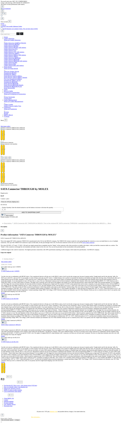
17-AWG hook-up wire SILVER (9, 298)
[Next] (4, 135)
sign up (4, 25)
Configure (17, 420)
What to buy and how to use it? (12, 388)
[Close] (2, 31)
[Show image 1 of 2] (1, 141)
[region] (61, 156)
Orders (20, 26)
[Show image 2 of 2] (3, 141)
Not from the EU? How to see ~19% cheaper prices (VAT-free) (20, 385)
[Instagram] (3, 380)
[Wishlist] (2, 16)
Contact (6, 400)
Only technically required (7, 420)
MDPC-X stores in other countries (13, 390)
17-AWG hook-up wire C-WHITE (10, 271)
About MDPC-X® (9, 398)
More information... (36, 417)
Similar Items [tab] (8, 259)
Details (3, 293)
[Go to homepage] (6, 8)
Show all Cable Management (13, 101)
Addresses (15, 26)
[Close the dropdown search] (21, 33)
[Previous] (1, 135)
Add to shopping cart (31, 212)
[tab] (57, 223)
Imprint (10, 418)
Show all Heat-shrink (11, 68)
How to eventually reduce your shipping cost (15, 387)
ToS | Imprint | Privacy (10, 404)
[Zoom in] (9, 158)
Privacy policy (4, 418)
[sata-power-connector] (13, 128)
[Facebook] (1, 380)
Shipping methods (8, 401)
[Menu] (2, 6)
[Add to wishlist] (4, 269)
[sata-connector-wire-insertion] (13, 129)
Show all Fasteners (10, 109)
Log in (2, 23)
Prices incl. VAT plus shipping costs (10, 201)
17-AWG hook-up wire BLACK (9, 341)
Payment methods (8, 403)
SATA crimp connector (88, 242)
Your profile (9, 26)
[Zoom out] (2, 158)
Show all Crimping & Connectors (15, 94)
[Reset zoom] (6, 158)
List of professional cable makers (12, 391)
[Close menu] (9, 21)
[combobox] (8, 34)
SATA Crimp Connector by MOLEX (11, 324)
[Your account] (2, 18)
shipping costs (53, 411)
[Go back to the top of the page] (2, 415)
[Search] (3, 13)
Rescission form (8, 406)
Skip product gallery (6, 261)
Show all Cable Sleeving (12, 40)
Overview (3, 26)
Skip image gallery (5, 126)
